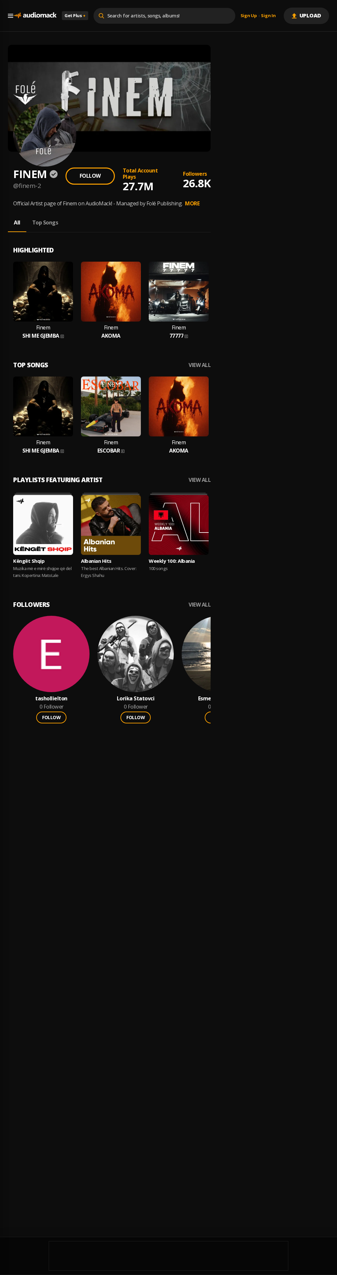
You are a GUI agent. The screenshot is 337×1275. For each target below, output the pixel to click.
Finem (43, 327)
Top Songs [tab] (45, 222)
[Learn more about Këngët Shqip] (43, 525)
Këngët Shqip (28, 561)
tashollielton (51, 698)
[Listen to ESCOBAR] (111, 406)
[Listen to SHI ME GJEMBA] (43, 292)
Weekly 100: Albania (172, 561)
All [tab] (17, 222)
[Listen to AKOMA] (111, 292)
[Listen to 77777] (179, 292)
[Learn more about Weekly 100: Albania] (179, 525)
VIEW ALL (200, 365)
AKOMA (110, 335)
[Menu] (10, 16)
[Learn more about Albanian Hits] (111, 525)
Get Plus (75, 15)
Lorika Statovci (136, 698)
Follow (90, 175)
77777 (176, 335)
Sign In (268, 15)
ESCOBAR (108, 450)
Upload (310, 15)
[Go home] (35, 15)
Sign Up (249, 15)
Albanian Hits (96, 561)
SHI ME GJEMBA (40, 335)
